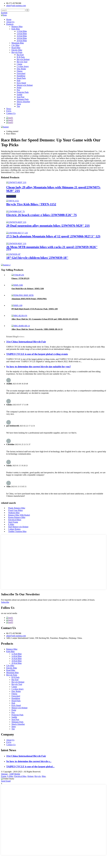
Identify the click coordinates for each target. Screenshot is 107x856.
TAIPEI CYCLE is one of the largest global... (30, 766)
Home (8, 19)
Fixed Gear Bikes (15, 510)
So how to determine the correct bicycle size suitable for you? (38, 366)
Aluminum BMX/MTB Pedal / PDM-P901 (29, 299)
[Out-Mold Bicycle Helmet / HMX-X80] (17, 285)
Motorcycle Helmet (25, 85)
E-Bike (11, 524)
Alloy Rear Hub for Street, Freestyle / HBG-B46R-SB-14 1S (37, 329)
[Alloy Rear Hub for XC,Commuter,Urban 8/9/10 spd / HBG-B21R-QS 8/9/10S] (19, 315)
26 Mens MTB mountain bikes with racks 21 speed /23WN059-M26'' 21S (51, 248)
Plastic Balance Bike (16, 508)
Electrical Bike (20, 776)
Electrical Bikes (14, 520)
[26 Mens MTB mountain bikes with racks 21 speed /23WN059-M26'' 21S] (16, 243)
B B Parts (21, 57)
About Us (10, 22)
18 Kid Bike (22, 38)
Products (9, 24)
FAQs (8, 111)
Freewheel (21, 73)
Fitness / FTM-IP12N (20, 278)
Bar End (20, 55)
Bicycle (37, 776)
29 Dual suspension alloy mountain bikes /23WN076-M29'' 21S (48, 225)
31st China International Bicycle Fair (26, 341)
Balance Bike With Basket (19, 515)
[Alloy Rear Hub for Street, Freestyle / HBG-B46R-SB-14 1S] (20, 326)
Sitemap (4, 774)
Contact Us (11, 113)
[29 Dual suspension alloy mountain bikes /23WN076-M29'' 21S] (16, 222)
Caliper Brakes (14, 529)
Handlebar (21, 76)
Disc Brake (21, 69)
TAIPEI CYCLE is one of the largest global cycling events (37, 354)
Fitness (19, 71)
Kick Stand (21, 83)
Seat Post (20, 97)
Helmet (30, 776)
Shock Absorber (23, 101)
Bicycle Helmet (23, 59)
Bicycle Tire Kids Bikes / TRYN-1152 (31, 204)
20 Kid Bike (22, 40)
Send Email (6, 781)
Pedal (19, 87)
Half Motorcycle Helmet (18, 527)
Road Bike (15, 48)
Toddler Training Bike (17, 531)
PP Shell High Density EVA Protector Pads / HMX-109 (34, 309)
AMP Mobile (14, 774)
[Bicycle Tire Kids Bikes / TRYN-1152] (12, 201)
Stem (19, 104)
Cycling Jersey (23, 66)
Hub (18, 80)
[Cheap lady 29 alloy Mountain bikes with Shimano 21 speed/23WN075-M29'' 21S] (16, 182)
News (8, 109)
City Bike (15, 45)
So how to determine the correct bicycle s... (28, 761)
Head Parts (21, 78)
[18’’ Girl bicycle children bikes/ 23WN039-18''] (13, 254)
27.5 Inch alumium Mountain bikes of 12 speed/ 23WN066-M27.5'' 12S (53, 236)
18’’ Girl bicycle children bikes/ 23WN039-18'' (37, 257)
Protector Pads (23, 92)
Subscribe (5, 602)
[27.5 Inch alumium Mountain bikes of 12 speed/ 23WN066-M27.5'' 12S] (17, 233)
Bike (44, 776)
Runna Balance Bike (16, 517)
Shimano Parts (23, 99)
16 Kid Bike (22, 36)
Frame (3, 776)
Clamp (19, 64)
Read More (11, 196)
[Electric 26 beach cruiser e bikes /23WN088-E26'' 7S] (15, 211)
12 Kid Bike (22, 31)
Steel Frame (13, 522)
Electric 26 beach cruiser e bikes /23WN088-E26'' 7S (41, 215)
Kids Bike (15, 29)
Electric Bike (16, 50)
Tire (18, 106)
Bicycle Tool (22, 62)
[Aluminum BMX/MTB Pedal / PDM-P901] (22, 295)
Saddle (19, 94)
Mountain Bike (17, 43)
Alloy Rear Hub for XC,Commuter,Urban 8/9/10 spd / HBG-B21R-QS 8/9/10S (44, 319)
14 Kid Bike (22, 33)
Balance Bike (17, 26)
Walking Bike (14, 513)
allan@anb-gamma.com (16, 5)
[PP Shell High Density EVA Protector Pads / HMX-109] (16, 305)
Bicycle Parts (16, 52)
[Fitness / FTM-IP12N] (17, 275)
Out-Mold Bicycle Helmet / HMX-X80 (27, 289)
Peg (18, 90)
